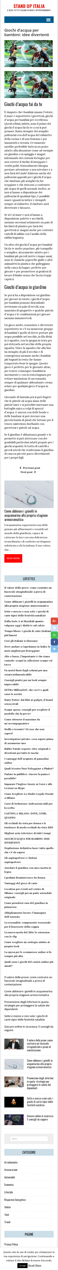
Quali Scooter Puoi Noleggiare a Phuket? (29, 768)
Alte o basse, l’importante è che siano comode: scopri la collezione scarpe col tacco (28, 660)
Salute (7, 1207)
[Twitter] (54, 648)
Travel (7, 1222)
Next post (26, 472)
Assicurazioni (10, 1170)
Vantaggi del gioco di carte (20, 883)
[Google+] (54, 621)
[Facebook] (54, 642)
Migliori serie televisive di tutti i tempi (27, 833)
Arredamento (10, 1162)
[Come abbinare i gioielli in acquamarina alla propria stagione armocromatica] (29, 506)
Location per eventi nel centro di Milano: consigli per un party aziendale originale (28, 893)
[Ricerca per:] (29, 1138)
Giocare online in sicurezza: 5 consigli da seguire (40, 1117)
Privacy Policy (11, 1244)
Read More (34, 1265)
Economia (9, 1185)
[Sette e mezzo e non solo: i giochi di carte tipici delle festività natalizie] (14, 1105)
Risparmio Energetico (15, 1200)
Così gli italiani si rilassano (21, 640)
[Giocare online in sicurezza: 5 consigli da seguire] (14, 1123)
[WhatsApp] (54, 635)
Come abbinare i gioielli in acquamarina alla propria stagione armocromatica (26, 515)
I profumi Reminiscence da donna (24, 877)
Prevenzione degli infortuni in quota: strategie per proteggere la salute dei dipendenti (26, 1005)
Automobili (9, 1177)
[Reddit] (54, 628)
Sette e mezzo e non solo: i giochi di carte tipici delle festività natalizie (26, 1017)
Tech (6, 1215)
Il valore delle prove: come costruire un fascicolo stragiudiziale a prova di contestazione (28, 591)
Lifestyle (8, 1192)
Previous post (31, 468)
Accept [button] (22, 1265)
